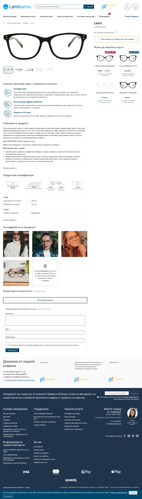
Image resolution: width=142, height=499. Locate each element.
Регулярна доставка (72, 413)
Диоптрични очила (13, 23)
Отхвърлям (8, 496)
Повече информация (119, 492)
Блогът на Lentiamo (41, 456)
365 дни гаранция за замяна (44, 422)
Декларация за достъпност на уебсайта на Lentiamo (14, 430)
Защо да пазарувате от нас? (44, 459)
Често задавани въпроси (43, 413)
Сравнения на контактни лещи (14, 463)
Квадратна (35, 213)
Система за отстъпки (72, 420)
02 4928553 (117, 421)
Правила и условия (10, 426)
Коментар (9, 314)
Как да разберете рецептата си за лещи (16, 451)
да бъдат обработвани (35, 345)
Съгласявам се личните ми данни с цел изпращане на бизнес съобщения (119, 398)
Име (7, 329)
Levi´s (33, 23)
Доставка (6, 417)
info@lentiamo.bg (115, 424)
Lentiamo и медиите (41, 453)
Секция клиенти (40, 425)
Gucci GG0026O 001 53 (128, 66)
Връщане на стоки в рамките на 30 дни (47, 418)
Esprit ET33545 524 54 (104, 93)
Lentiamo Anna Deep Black (105, 66)
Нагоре (27, 487)
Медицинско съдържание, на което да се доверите (16, 459)
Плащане (6, 420)
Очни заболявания (10, 455)
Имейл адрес (11, 337)
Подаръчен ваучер (10, 423)
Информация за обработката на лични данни (15, 435)
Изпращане (12, 350)
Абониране (134, 393)
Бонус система (70, 417)
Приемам (133, 493)
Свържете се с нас (40, 462)
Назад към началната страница (13, 487)
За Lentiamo (38, 447)
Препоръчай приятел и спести (76, 423)
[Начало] (4, 23)
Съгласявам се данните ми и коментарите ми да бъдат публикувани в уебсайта (43, 345)
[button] (8, 70)
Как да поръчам (9, 413)
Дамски (25, 23)
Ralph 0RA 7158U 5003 (128, 93)
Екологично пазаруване (74, 429)
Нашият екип (39, 450)
